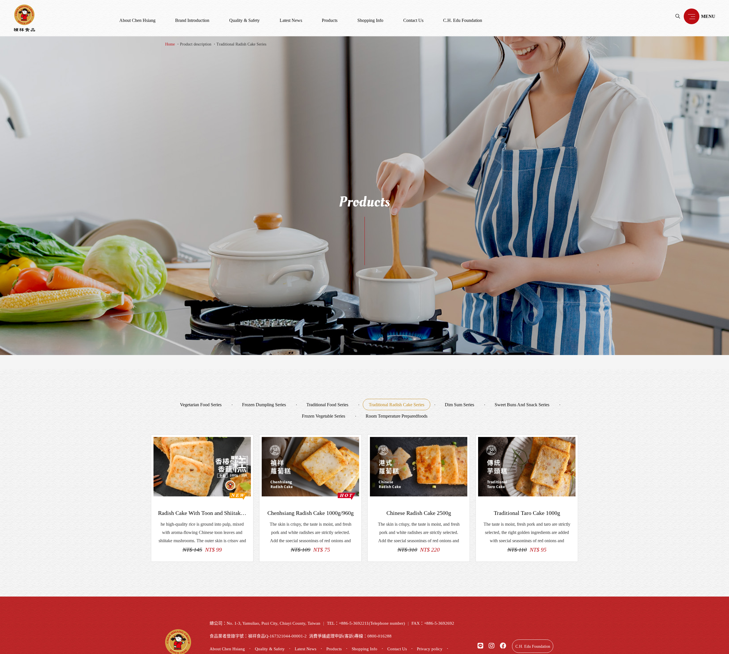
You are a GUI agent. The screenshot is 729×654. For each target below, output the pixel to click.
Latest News (291, 20)
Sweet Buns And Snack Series (522, 404)
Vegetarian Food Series (201, 404)
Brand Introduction (192, 20)
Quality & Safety (244, 20)
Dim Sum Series (459, 404)
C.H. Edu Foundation (462, 20)
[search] (677, 16)
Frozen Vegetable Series (323, 416)
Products (329, 20)
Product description (195, 44)
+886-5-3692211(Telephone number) (372, 623)
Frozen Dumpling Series (264, 404)
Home (170, 44)
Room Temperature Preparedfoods (396, 416)
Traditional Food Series (327, 404)
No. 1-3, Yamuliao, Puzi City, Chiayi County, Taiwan (273, 623)
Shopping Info (370, 20)
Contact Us (413, 20)
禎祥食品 (24, 18)
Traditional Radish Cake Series (241, 44)
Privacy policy (430, 649)
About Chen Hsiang (137, 20)
